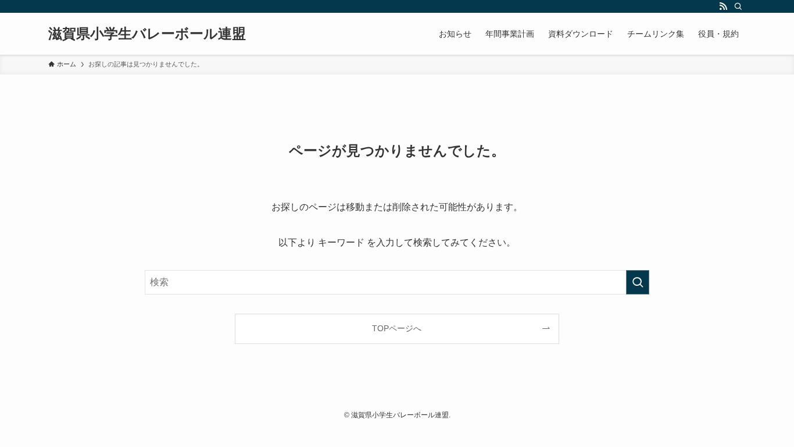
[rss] (723, 6)
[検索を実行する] (637, 282)
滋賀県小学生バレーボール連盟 (147, 34)
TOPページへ (396, 328)
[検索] (738, 6)
